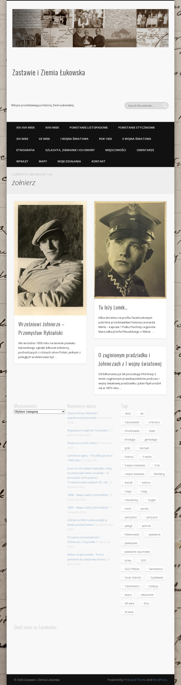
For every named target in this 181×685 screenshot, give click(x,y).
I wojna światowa (74, 139)
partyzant (152, 517)
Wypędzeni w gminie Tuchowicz (88, 430)
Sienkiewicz (156, 569)
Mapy (43, 161)
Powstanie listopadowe (89, 127)
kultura (146, 482)
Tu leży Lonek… (113, 307)
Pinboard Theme (135, 680)
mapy (144, 491)
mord (128, 508)
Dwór (152, 431)
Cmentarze (145, 150)
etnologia (130, 439)
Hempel (144, 448)
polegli (128, 526)
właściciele (147, 595)
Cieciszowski (132, 422)
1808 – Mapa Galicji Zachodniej (87, 495)
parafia (145, 508)
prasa (128, 560)
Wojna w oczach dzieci (82, 443)
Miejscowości (115, 150)
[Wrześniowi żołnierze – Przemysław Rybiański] (50, 258)
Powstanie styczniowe (136, 127)
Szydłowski (157, 577)
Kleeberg (159, 474)
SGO (143, 560)
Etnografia (25, 150)
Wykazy (22, 161)
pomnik (146, 526)
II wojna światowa (136, 139)
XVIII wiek (52, 127)
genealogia (151, 439)
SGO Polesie (132, 569)
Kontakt (99, 161)
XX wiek (44, 139)
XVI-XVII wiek (25, 127)
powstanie (155, 534)
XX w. (147, 603)
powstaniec (131, 543)
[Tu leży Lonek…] (130, 250)
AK (141, 414)
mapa (128, 491)
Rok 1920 (105, 139)
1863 (128, 414)
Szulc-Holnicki (133, 577)
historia (129, 457)
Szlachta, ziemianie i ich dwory (70, 150)
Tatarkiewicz (132, 586)
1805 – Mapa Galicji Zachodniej (87, 507)
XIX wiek (22, 139)
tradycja (153, 586)
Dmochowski (132, 431)
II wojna (147, 457)
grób (127, 448)
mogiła (152, 500)
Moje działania (69, 161)
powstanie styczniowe (137, 552)
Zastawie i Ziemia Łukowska (48, 72)
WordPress (160, 680)
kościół (128, 482)
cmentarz (154, 422)
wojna (128, 595)
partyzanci (131, 517)
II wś (157, 465)
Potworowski (132, 534)
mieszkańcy (131, 500)
